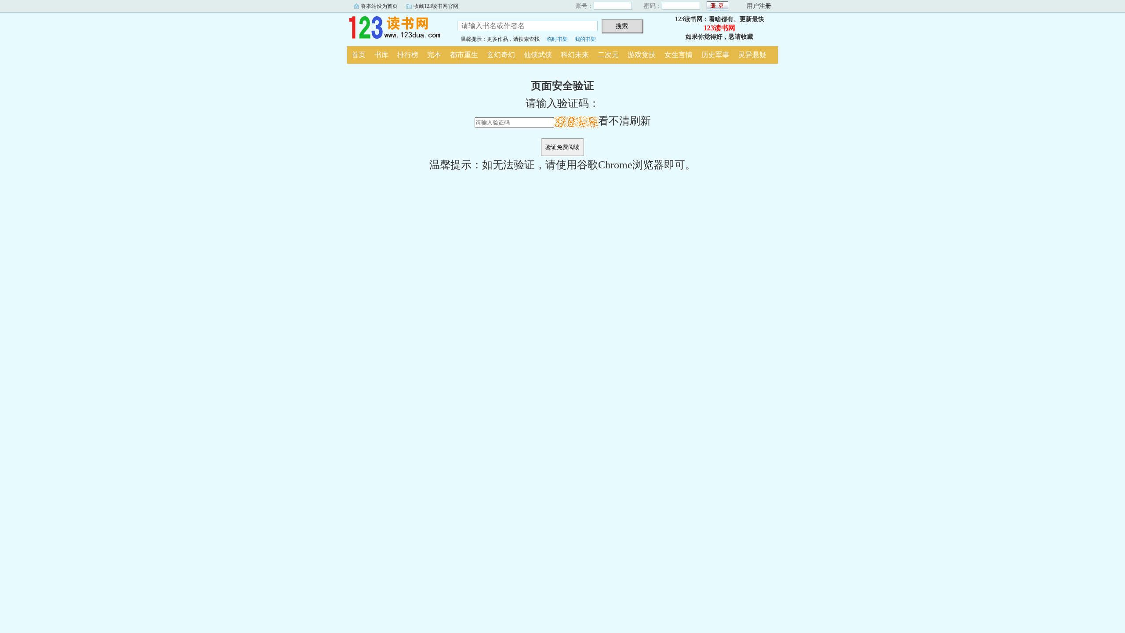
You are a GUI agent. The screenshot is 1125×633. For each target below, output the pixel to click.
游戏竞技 (642, 54)
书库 (381, 54)
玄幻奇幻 (501, 54)
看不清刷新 (624, 121)
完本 (434, 54)
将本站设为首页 (379, 6)
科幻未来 (575, 54)
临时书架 (557, 39)
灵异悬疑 (752, 54)
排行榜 (407, 54)
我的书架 (585, 39)
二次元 (608, 54)
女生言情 (678, 54)
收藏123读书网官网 (436, 6)
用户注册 (759, 6)
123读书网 (395, 28)
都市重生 (464, 54)
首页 (359, 54)
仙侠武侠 (538, 54)
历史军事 (715, 54)
